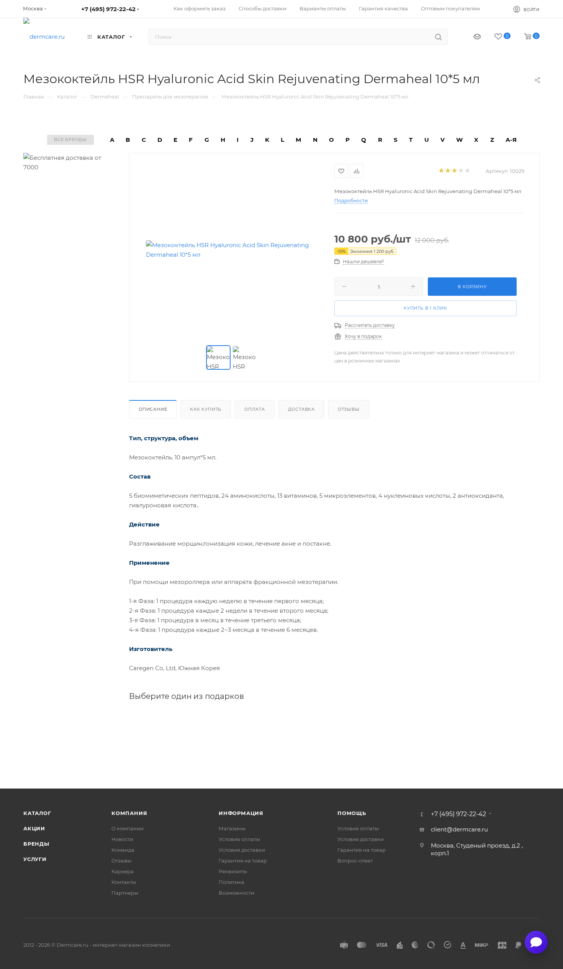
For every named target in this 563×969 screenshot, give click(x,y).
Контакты (123, 882)
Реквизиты (233, 871)
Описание (153, 409)
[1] (441, 171)
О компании (127, 828)
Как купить (205, 409)
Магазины (232, 828)
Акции (34, 828)
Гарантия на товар (243, 861)
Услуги (35, 859)
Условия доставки (242, 850)
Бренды (36, 844)
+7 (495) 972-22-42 (108, 9)
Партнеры (124, 893)
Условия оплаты (239, 839)
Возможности (236, 893)
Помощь (351, 813)
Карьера (122, 871)
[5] (467, 171)
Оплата (254, 409)
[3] (454, 171)
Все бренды (70, 139)
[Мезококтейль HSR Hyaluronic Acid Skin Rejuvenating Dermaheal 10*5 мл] (232, 250)
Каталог (37, 813)
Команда (122, 850)
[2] (447, 171)
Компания (129, 813)
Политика (231, 882)
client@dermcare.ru (459, 829)
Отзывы (349, 409)
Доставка (301, 409)
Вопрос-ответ (355, 861)
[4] (460, 171)
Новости (122, 839)
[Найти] (438, 37)
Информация (241, 813)
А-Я (511, 139)
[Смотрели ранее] (470, 37)
